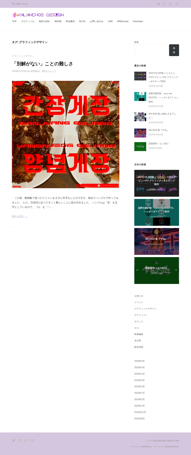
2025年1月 (139, 374)
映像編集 (138, 334)
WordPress (146, 446)
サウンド (138, 321)
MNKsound (122, 21)
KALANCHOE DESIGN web (166, 440)
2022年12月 (140, 412)
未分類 (137, 340)
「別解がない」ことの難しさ (42, 63)
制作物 (58, 21)
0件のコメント (49, 71)
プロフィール (27, 21)
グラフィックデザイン (23, 56)
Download (138, 21)
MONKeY (35, 71)
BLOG (82, 21)
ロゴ (136, 328)
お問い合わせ (21, 4)
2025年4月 (139, 367)
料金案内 (70, 21)
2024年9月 (139, 380)
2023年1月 (139, 405)
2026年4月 (139, 361)
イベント (138, 302)
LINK (110, 21)
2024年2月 (139, 386)
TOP (14, 21)
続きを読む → (20, 216)
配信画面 (138, 347)
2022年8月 (139, 418)
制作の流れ (44, 21)
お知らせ (138, 296)
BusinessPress (172, 446)
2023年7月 (139, 393)
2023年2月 (139, 399)
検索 (136, 42)
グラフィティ (141, 315)
